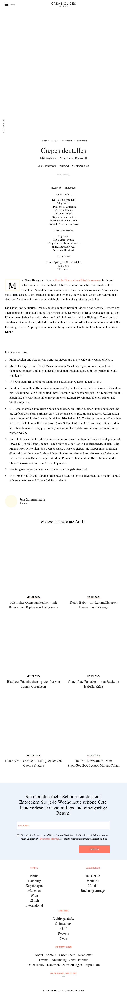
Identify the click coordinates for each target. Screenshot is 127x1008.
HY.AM (81, 991)
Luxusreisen (93, 868)
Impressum (92, 964)
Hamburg (34, 880)
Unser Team (67, 954)
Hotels (92, 885)
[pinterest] (67, 981)
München (34, 890)
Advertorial (63, 175)
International (34, 905)
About (39, 954)
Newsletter (85, 954)
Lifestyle (63, 911)
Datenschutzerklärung (49, 838)
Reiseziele (93, 875)
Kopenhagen (34, 885)
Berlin (34, 875)
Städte (34, 868)
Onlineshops (63, 923)
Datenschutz (35, 964)
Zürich (34, 900)
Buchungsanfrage (93, 890)
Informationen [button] (63, 947)
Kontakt (51, 954)
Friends (83, 959)
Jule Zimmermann (47, 165)
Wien (34, 895)
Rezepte (63, 933)
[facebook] (52, 981)
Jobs (72, 959)
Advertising (59, 959)
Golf (63, 928)
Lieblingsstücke (63, 918)
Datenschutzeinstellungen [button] (64, 964)
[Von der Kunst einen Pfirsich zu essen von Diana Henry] (42, 342)
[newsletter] (75, 981)
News (63, 938)
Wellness (93, 880)
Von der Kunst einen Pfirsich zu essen (78, 280)
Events (43, 959)
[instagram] (59, 981)
